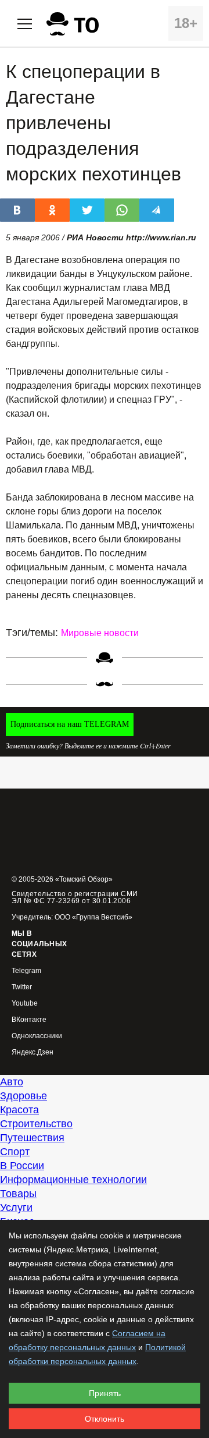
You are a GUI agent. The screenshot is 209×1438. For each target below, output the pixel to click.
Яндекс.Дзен (32, 1052)
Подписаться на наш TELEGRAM (69, 724)
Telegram (26, 971)
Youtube (25, 1003)
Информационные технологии (73, 1179)
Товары (18, 1193)
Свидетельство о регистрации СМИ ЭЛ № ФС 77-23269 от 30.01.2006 (75, 897)
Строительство (36, 1124)
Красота (19, 1110)
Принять (105, 1393)
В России (22, 1165)
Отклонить (104, 1418)
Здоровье (23, 1096)
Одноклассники (37, 1036)
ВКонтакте (29, 1020)
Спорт (15, 1151)
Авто (11, 1082)
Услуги (16, 1207)
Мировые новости (100, 633)
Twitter (22, 987)
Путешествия (32, 1138)
